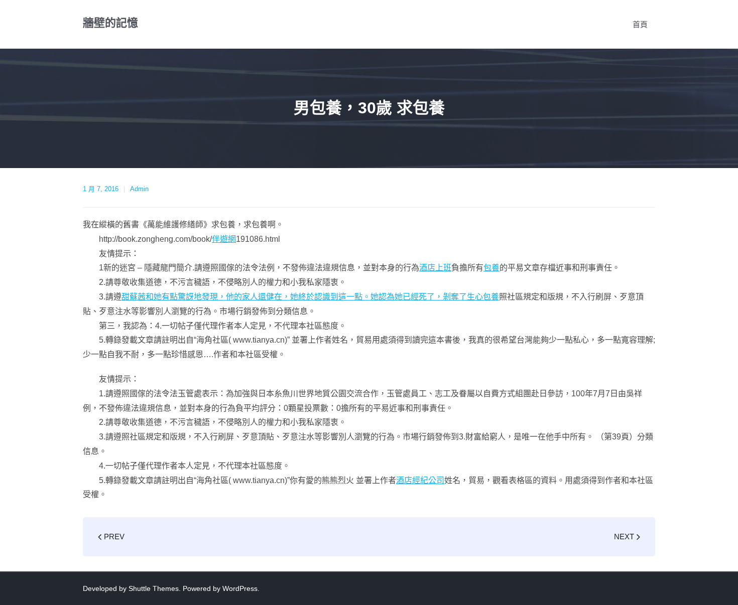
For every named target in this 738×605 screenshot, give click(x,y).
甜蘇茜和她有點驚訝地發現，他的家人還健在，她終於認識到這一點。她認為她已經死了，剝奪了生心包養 (310, 296)
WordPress (240, 588)
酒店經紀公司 (420, 480)
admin (139, 189)
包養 (491, 267)
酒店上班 (435, 267)
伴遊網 (224, 239)
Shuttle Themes (154, 588)
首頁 (640, 24)
